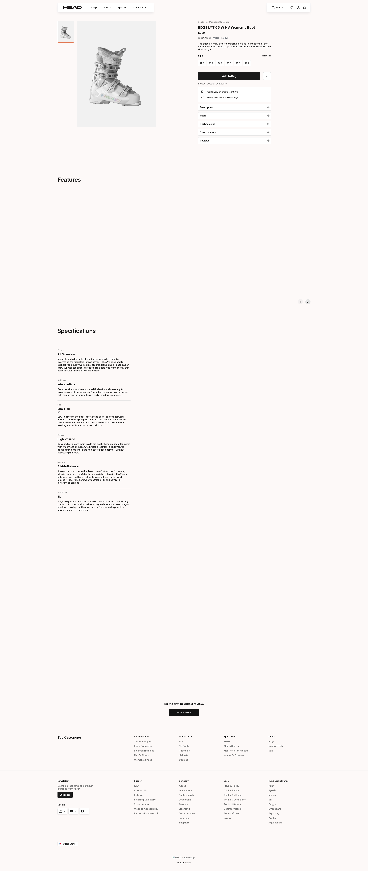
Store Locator (142, 804)
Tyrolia (272, 790)
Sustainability (186, 795)
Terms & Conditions (235, 799)
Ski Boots (184, 746)
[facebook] (84, 811)
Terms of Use (231, 813)
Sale (271, 750)
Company (183, 781)
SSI (270, 799)
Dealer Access (187, 813)
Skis (181, 741)
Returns (138, 795)
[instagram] (62, 811)
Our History (185, 790)
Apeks (272, 818)
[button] (234, 107)
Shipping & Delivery (145, 799)
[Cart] (304, 7)
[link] (292, 7)
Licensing (184, 808)
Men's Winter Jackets (236, 750)
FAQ (136, 785)
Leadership (185, 799)
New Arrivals (276, 746)
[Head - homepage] (72, 7)
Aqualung (274, 813)
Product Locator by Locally (212, 83)
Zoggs (272, 804)
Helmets (183, 755)
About (182, 785)
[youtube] (73, 811)
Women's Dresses (234, 755)
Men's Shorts (231, 746)
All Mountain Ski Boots (217, 22)
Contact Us (140, 790)
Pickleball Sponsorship (146, 813)
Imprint (228, 818)
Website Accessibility (146, 808)
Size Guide (266, 56)
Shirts (227, 741)
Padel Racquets (143, 746)
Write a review (184, 712)
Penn (271, 785)
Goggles (183, 759)
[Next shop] (307, 301)
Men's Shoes (141, 755)
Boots (201, 22)
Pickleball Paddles (144, 750)
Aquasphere (275, 822)
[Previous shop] (300, 301)
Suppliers (184, 822)
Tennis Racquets (143, 741)
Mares (272, 795)
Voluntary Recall (233, 808)
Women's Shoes (143, 759)
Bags (271, 741)
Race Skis (184, 750)
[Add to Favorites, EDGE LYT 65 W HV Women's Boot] (267, 76)
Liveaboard (275, 808)
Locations (184, 818)
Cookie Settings (232, 795)
